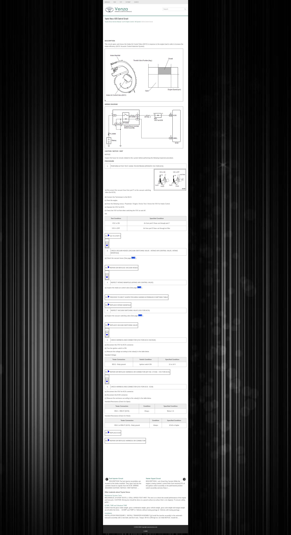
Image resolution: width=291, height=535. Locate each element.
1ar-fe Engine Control (128, 21)
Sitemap (128, 2)
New (115, 2)
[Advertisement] (145, 32)
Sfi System (138, 21)
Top (121, 2)
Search (136, 2)
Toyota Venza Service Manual (113, 21)
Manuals (107, 2)
